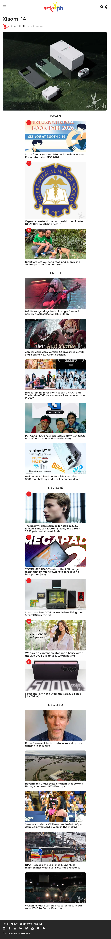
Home (6, 924)
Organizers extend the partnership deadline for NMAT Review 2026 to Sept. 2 (54, 222)
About (14, 924)
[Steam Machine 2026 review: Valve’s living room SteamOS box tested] (55, 594)
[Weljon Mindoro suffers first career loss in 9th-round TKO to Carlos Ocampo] (55, 887)
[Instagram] (15, 928)
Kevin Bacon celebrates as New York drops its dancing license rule (53, 744)
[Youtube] (32, 928)
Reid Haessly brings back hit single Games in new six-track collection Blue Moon (52, 312)
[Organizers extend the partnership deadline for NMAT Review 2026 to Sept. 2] (55, 190)
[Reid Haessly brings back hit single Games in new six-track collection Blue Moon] (55, 293)
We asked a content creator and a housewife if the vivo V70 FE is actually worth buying (54, 654)
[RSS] (44, 928)
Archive (38, 924)
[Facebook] (9, 928)
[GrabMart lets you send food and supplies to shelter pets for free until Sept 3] (55, 244)
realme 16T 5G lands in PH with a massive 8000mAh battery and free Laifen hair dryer (52, 478)
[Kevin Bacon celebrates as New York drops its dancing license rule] (55, 725)
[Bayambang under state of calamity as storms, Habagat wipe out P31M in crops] (55, 765)
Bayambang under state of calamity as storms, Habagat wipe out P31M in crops (54, 785)
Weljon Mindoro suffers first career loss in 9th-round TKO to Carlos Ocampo (54, 907)
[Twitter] (26, 928)
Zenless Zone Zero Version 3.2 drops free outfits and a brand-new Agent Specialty (54, 353)
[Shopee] (38, 928)
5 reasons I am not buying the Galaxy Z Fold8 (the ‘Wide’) (53, 695)
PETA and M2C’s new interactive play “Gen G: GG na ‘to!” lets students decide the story (55, 437)
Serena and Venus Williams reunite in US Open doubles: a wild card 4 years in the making (54, 825)
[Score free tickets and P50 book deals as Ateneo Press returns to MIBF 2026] (55, 136)
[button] (4, 7)
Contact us (26, 924)
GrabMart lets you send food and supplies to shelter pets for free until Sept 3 (52, 263)
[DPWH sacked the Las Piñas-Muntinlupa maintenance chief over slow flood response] (55, 847)
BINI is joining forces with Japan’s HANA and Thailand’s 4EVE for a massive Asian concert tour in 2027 (55, 395)
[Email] (4, 928)
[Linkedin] (20, 928)
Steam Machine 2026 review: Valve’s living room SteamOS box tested (54, 614)
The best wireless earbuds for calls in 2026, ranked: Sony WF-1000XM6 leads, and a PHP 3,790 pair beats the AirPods (52, 528)
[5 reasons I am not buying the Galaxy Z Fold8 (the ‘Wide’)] (55, 676)
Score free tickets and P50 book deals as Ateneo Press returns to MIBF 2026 (55, 156)
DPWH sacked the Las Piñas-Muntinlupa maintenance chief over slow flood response (52, 866)
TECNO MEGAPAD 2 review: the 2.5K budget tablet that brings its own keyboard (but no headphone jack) (52, 572)
